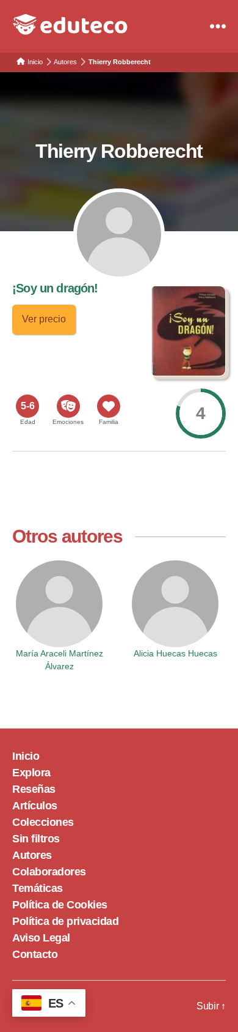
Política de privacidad (65, 921)
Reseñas (34, 789)
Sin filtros (36, 839)
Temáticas (37, 888)
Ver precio (44, 319)
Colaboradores (49, 872)
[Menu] (218, 26)
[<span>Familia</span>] (108, 406)
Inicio (25, 756)
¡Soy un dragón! (55, 288)
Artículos (34, 806)
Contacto (34, 954)
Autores (32, 855)
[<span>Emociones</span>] (68, 406)
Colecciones (43, 822)
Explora (31, 773)
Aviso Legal (41, 938)
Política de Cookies (59, 905)
